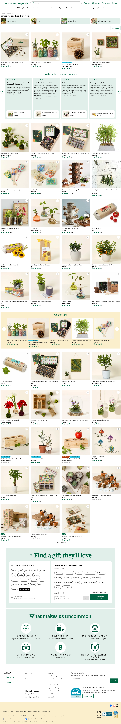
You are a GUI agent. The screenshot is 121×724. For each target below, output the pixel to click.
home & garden (60, 8)
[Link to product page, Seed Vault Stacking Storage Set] (15, 518)
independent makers (32, 694)
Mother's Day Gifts (20, 711)
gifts (23, 8)
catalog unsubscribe (53, 691)
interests (35, 8)
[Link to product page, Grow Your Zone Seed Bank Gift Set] (15, 46)
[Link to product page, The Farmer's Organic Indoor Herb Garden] (106, 286)
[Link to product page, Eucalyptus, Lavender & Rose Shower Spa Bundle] (106, 174)
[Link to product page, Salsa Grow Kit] (106, 213)
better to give (29, 679)
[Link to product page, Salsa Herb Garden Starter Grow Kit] (76, 441)
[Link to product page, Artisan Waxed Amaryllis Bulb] (15, 404)
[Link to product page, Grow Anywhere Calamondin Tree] (106, 249)
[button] (26, 34)
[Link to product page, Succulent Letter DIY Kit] (45, 404)
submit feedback (52, 694)
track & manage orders (54, 676)
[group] (81, 580)
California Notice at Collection (38, 719)
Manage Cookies (63, 715)
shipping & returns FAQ (54, 679)
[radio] (14, 570)
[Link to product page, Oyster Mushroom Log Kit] (76, 213)
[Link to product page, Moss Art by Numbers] (76, 366)
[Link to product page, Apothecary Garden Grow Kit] (106, 480)
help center (10, 677)
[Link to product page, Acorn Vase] (45, 213)
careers (27, 685)
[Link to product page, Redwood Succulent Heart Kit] (76, 480)
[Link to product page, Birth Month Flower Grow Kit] (15, 213)
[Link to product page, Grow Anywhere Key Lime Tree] (76, 249)
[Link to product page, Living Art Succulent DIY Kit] (106, 46)
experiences (85, 8)
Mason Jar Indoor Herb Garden (19, 113)
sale (103, 8)
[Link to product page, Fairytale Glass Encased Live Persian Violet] (76, 404)
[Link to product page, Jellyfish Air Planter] (106, 441)
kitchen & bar (70, 8)
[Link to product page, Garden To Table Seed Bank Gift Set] (45, 137)
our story (28, 676)
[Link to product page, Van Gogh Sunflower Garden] (45, 249)
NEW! (18, 8)
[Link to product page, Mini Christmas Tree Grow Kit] (76, 46)
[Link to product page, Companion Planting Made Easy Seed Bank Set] (45, 366)
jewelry (78, 8)
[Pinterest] (114, 705)
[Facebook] (111, 705)
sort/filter (115, 28)
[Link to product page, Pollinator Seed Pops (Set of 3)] (15, 174)
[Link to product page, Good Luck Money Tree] (15, 480)
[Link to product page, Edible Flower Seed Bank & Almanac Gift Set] (45, 480)
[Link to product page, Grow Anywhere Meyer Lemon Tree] (106, 366)
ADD (86, 598)
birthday (29, 8)
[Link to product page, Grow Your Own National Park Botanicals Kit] (15, 286)
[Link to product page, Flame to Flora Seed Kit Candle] (45, 286)
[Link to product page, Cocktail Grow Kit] (15, 366)
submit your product (32, 697)
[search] (32, 3)
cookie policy (52, 715)
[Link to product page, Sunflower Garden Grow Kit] (15, 249)
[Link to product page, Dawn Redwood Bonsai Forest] (106, 137)
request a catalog (53, 688)
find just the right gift (99, 597)
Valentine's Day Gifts (34, 711)
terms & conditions (15, 715)
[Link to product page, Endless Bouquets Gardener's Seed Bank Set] (76, 137)
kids (52, 8)
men (48, 8)
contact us (10, 682)
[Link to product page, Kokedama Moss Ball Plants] (15, 137)
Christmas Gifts (46, 711)
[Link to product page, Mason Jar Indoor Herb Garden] (45, 46)
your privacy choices (75, 715)
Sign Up (114, 681)
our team (28, 682)
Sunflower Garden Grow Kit (105, 113)
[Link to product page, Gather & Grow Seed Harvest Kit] (76, 518)
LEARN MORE (88, 696)
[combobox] (56, 3)
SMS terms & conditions (29, 715)
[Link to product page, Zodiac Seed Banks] (45, 174)
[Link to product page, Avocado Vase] (76, 286)
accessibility (51, 697)
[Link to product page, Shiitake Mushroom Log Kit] (76, 174)
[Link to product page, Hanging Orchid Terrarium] (106, 404)
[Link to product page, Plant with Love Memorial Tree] (45, 441)
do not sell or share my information (15, 719)
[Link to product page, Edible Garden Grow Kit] (45, 518)
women (42, 8)
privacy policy (42, 715)
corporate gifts (95, 8)
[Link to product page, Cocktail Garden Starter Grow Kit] (15, 441)
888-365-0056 (28, 722)
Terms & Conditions (99, 675)
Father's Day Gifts (8, 711)
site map (5, 715)
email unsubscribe (53, 685)
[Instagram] (117, 705)
